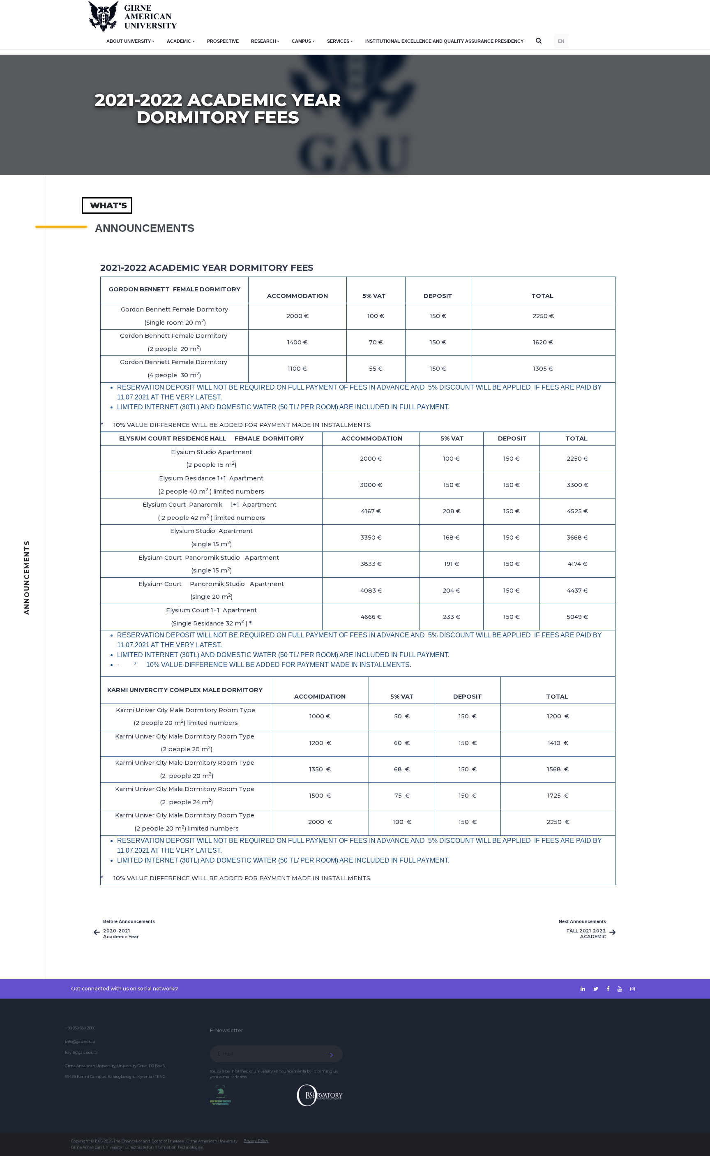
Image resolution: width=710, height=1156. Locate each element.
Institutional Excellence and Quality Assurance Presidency (444, 41)
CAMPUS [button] (301, 41)
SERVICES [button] (338, 41)
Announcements (144, 228)
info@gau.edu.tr (80, 1041)
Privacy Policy (256, 1141)
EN (561, 41)
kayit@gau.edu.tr (81, 1052)
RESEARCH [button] (263, 41)
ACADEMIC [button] (179, 41)
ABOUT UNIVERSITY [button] (128, 41)
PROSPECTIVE (223, 41)
